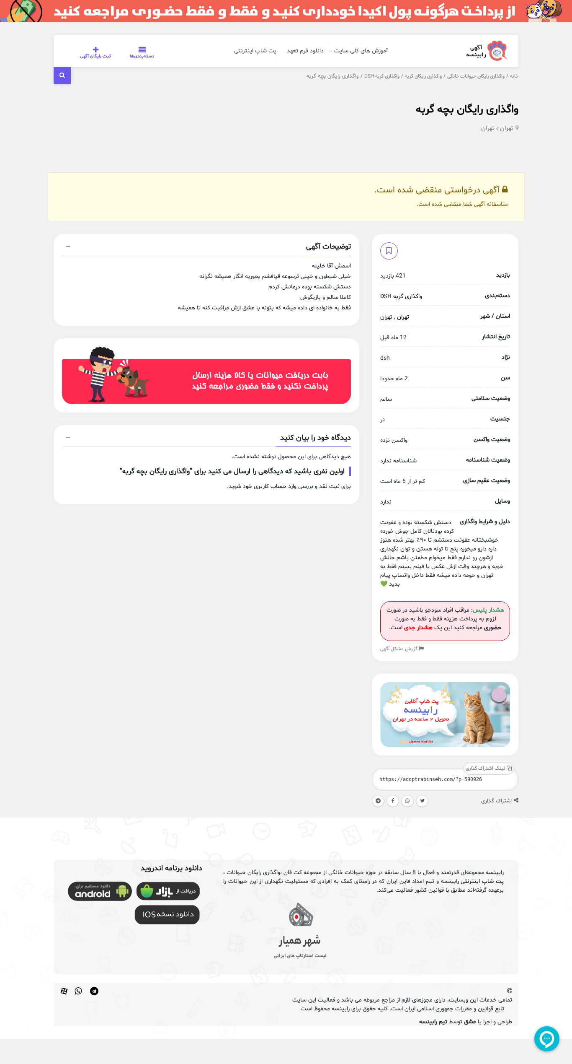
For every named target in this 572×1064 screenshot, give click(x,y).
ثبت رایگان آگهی (95, 56)
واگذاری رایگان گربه (423, 76)
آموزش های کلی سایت (361, 51)
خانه (514, 76)
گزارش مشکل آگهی (399, 649)
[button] (206, 248)
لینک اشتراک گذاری (486, 768)
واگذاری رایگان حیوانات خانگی (476, 76)
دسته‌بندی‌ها (142, 56)
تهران (506, 128)
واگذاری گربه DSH (381, 76)
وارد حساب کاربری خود (269, 486)
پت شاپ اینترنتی (255, 51)
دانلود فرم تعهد (305, 51)
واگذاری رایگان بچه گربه (467, 109)
